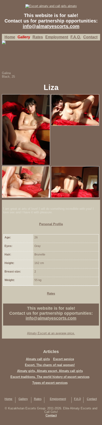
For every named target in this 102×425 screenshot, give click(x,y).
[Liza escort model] (26, 96)
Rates (38, 399)
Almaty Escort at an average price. (51, 333)
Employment (58, 399)
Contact (92, 399)
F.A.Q (77, 399)
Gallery (23, 399)
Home (10, 37)
